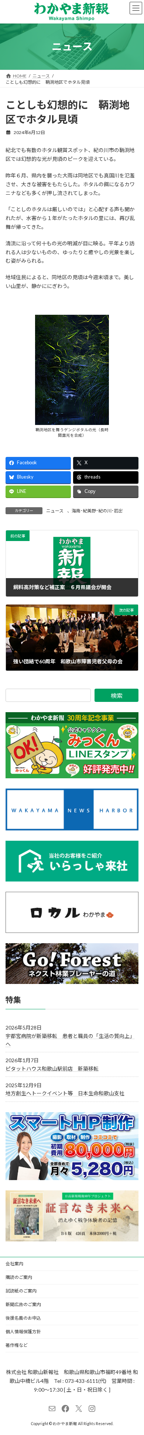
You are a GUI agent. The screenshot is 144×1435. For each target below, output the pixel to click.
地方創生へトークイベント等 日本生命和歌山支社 (65, 1093)
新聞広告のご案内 (23, 1304)
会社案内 (14, 1263)
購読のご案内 (19, 1277)
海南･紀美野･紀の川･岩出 (97, 510)
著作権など (17, 1345)
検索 (117, 695)
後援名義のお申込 (23, 1318)
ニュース (55, 510)
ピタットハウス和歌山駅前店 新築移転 (52, 1069)
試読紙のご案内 (21, 1291)
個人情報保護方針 (23, 1331)
